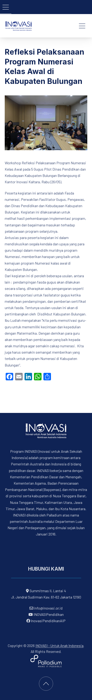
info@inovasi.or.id (48, 608)
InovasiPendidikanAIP (48, 621)
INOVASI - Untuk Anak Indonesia (59, 646)
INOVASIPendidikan (48, 614)
